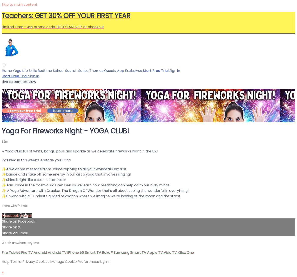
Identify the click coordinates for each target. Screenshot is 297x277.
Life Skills (30, 70)
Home (7, 70)
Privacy (29, 261)
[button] (4, 65)
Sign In (33, 76)
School (59, 70)
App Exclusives (129, 70)
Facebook (11, 215)
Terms (16, 261)
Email (27, 215)
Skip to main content (19, 4)
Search (71, 70)
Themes (96, 70)
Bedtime (45, 70)
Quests (110, 70)
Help (6, 261)
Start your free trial (24, 110)
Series (83, 70)
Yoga (17, 70)
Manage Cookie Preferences (75, 261)
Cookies (43, 261)
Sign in (174, 70)
